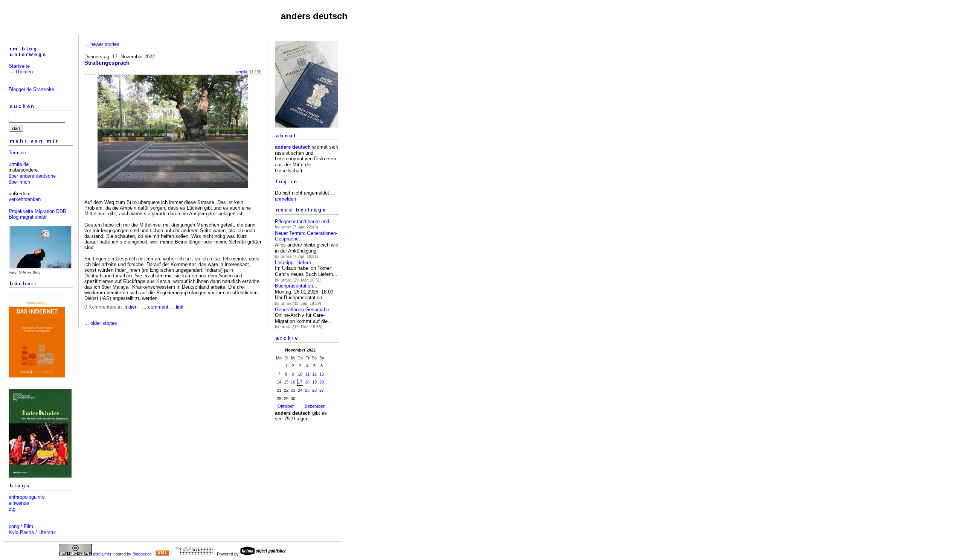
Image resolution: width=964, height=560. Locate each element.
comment (158, 307)
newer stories (104, 44)
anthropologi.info (26, 497)
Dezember (315, 406)
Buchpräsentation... (296, 286)
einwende (19, 503)
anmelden (285, 199)
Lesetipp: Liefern (293, 262)
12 (314, 374)
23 (293, 390)
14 (279, 382)
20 (321, 382)
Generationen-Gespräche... (304, 309)
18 (307, 382)
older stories (103, 323)
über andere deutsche (32, 176)
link (179, 307)
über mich (19, 182)
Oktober (286, 406)
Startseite (19, 66)
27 (321, 390)
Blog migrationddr (28, 217)
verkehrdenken (25, 199)
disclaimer (102, 554)
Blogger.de (142, 554)
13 (321, 374)
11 (307, 374)
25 (307, 390)
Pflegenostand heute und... (304, 221)
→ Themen (21, 72)
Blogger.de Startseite (31, 89)
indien (131, 307)
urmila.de (19, 164)
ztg (12, 509)
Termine (17, 152)
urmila (241, 72)
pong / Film (21, 526)
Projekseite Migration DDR (37, 211)
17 (300, 382)
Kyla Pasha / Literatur (32, 532)
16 (293, 382)
